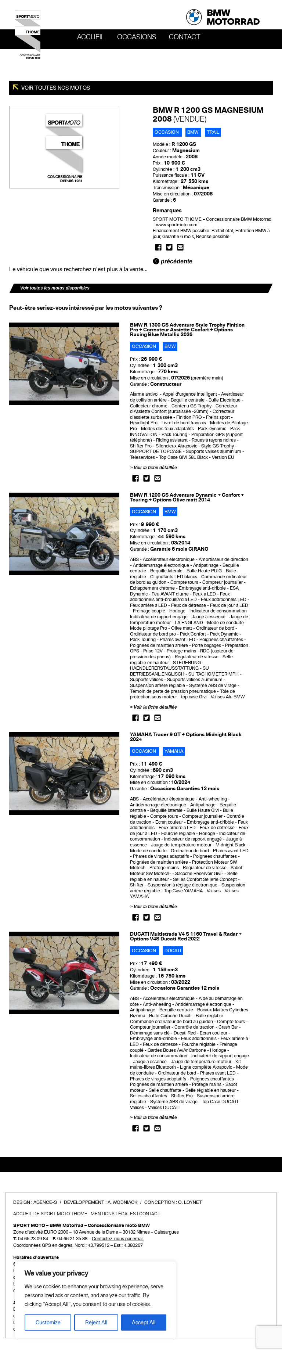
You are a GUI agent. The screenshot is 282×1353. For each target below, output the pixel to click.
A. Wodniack (122, 1202)
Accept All (143, 1322)
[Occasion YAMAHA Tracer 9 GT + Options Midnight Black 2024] (64, 773)
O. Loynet (190, 1202)
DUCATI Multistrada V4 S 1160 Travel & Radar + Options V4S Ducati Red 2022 (186, 936)
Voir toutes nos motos (55, 88)
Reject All (96, 1322)
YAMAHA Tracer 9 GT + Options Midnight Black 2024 (186, 737)
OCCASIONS (136, 37)
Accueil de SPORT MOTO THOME (50, 1213)
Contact (184, 37)
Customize (48, 1322)
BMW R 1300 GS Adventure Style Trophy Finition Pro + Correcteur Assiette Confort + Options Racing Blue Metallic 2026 (187, 329)
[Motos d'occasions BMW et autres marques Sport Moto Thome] (27, 34)
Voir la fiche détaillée (155, 467)
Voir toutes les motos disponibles (55, 288)
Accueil (91, 37)
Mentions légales (113, 1213)
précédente (175, 261)
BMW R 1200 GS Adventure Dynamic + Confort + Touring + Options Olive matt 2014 (187, 497)
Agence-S (45, 1202)
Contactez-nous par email (118, 1238)
